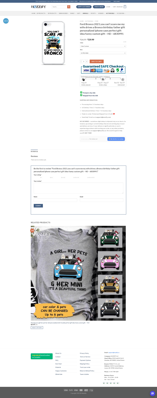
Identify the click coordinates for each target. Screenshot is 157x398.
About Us (58, 353)
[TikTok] (118, 383)
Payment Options (85, 360)
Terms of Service (85, 357)
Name (35, 197)
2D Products (41, 13)
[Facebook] (104, 383)
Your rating (38, 175)
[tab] (34, 151)
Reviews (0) (34, 151)
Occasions (120, 13)
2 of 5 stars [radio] (46, 177)
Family (72, 13)
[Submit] (68, 6)
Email (81, 197)
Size (81, 49)
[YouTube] (111, 383)
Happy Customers (61, 371)
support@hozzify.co (113, 352)
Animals (85, 13)
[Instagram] (107, 383)
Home (33, 13)
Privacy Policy (84, 353)
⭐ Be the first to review (116, 139)
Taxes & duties (84, 374)
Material (58, 367)
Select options (37, 327)
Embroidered (63, 13)
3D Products (52, 13)
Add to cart (96, 61)
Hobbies (101, 13)
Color (81, 42)
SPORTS (93, 13)
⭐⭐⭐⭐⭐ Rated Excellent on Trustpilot (41, 356)
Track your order (85, 367)
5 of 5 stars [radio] (83, 177)
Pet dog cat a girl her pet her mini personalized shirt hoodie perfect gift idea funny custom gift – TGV (60, 323)
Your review (38, 181)
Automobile (110, 13)
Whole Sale (58, 374)
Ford (96, 21)
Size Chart (58, 364)
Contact (57, 357)
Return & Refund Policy (87, 371)
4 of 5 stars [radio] (69, 177)
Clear (124, 41)
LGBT (78, 13)
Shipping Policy (84, 364)
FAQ (56, 360)
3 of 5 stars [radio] (57, 177)
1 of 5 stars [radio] (36, 177)
